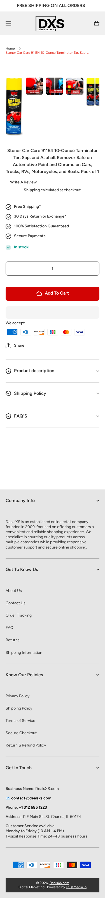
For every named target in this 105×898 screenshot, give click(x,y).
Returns (13, 640)
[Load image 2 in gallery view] (34, 86)
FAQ (9, 627)
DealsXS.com (59, 883)
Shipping (32, 190)
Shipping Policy (19, 708)
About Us (14, 590)
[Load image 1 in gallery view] (14, 107)
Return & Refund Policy (26, 745)
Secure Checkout (21, 733)
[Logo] (52, 23)
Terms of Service (20, 720)
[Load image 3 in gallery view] (54, 86)
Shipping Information (24, 652)
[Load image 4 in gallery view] (74, 86)
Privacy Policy (17, 696)
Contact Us (15, 603)
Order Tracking (19, 615)
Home (10, 48)
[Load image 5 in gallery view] (95, 92)
